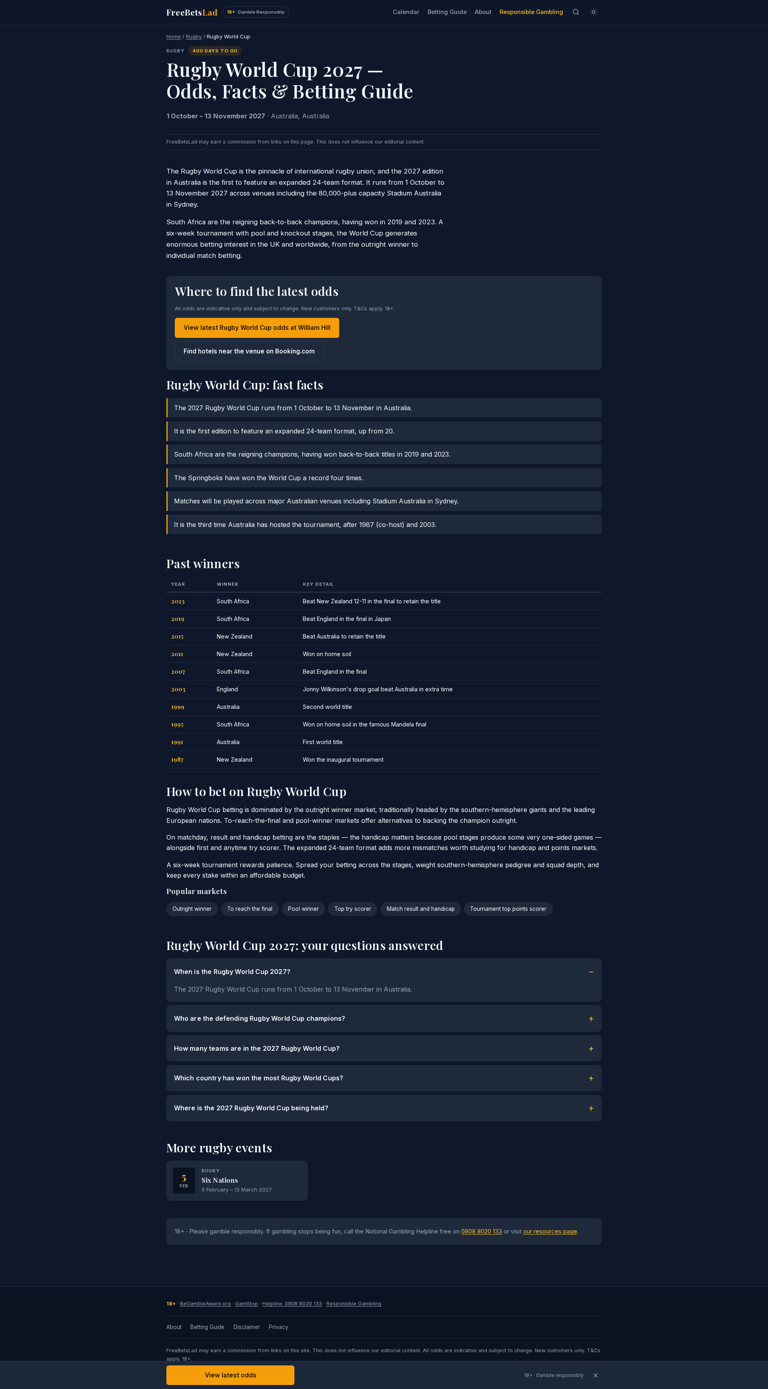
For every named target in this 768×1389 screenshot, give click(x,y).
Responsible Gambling (531, 12)
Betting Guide (447, 12)
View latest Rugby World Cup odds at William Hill (257, 327)
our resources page (550, 1231)
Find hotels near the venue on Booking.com (249, 351)
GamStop (246, 1304)
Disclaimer (247, 1327)
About (483, 12)
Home (173, 36)
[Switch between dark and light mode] (594, 12)
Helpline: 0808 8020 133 (292, 1304)
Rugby (194, 36)
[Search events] (576, 12)
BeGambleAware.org (205, 1304)
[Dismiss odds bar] (595, 1375)
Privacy (278, 1327)
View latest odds (230, 1375)
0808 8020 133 (481, 1231)
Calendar (406, 12)
